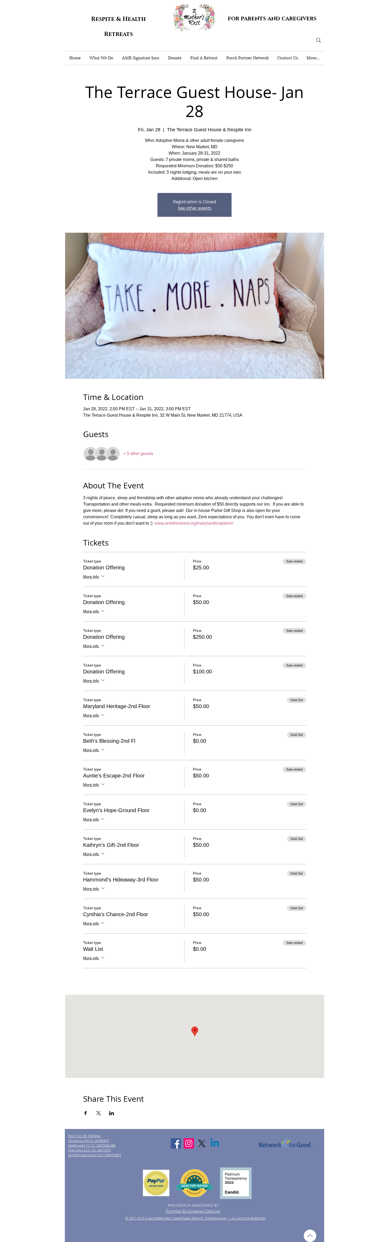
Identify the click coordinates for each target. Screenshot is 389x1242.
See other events (194, 208)
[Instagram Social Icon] (189, 1143)
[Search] (318, 40)
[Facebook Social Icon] (176, 1143)
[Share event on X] (98, 1113)
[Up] (310, 1236)
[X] (202, 1143)
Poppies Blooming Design (193, 1211)
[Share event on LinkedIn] (111, 1113)
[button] (101, 58)
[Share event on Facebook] (85, 1113)
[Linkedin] (215, 1143)
